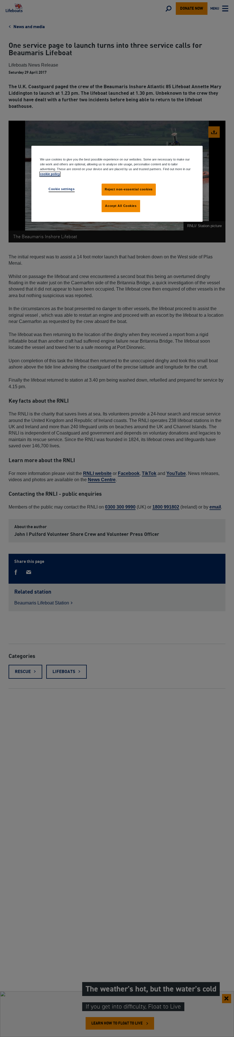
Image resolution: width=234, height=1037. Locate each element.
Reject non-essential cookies (129, 189)
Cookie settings (62, 189)
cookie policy (50, 174)
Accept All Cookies (120, 205)
